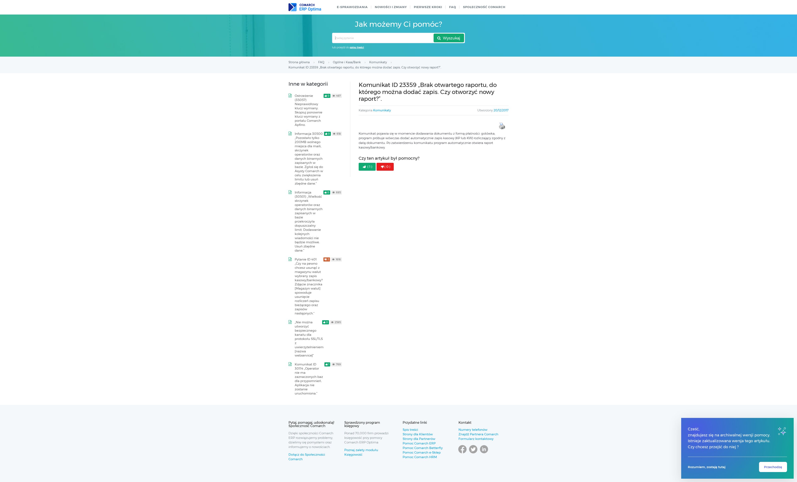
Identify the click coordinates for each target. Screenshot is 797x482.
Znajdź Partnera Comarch (478, 434)
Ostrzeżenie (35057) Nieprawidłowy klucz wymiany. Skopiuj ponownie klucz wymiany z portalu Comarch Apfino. (308, 110)
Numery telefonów (472, 430)
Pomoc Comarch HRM (420, 457)
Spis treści (410, 430)
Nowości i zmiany (391, 7)
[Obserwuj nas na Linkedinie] (484, 453)
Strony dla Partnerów (419, 439)
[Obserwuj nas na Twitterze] (473, 453)
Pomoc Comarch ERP (419, 443)
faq (452, 7)
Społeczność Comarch (484, 7)
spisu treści (357, 47)
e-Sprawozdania (352, 7)
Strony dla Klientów (418, 434)
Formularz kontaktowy (476, 439)
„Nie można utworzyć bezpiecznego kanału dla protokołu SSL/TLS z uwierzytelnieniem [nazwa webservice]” (309, 338)
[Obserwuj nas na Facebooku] (462, 453)
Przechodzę (773, 467)
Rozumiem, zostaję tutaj (706, 467)
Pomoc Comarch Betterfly (423, 448)
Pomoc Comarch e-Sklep (422, 452)
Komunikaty (382, 110)
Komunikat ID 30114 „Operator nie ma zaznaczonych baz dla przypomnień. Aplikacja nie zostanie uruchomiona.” (309, 378)
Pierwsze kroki (428, 7)
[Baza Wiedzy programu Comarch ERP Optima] (304, 7)
